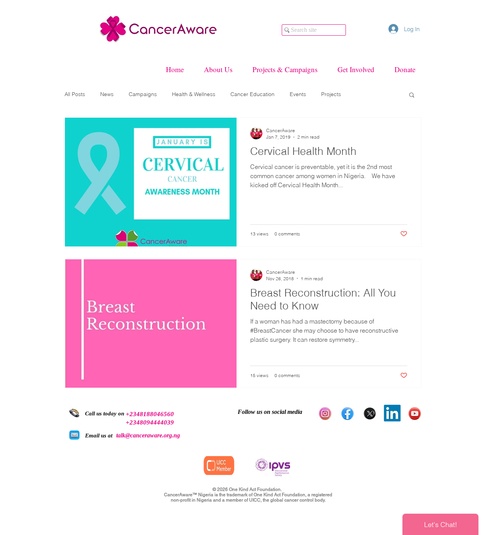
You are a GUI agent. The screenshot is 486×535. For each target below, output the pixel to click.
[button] (411, 95)
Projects (331, 94)
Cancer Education (252, 94)
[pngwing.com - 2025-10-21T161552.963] (325, 413)
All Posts (75, 94)
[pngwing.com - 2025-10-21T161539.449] (369, 413)
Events (298, 94)
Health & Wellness (193, 94)
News (107, 94)
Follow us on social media (270, 412)
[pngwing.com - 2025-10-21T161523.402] (347, 413)
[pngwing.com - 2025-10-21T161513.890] (414, 413)
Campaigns (143, 94)
